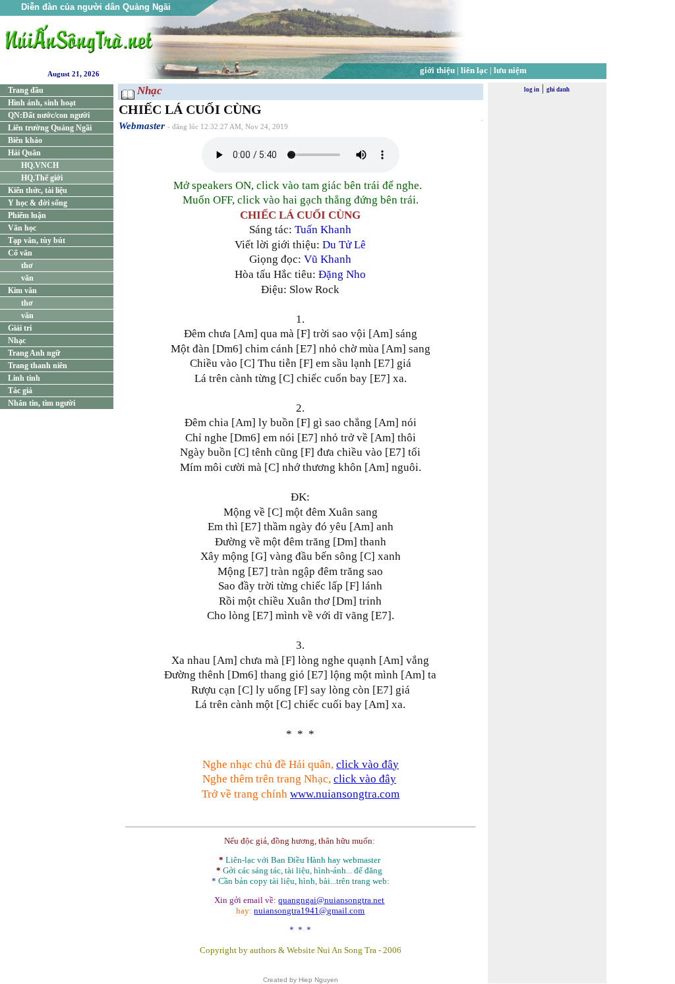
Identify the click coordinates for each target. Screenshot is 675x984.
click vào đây (367, 764)
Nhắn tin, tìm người (41, 403)
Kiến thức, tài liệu (37, 190)
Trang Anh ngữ (34, 353)
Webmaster (142, 126)
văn (27, 278)
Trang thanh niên (37, 365)
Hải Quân (24, 152)
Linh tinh (24, 378)
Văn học (22, 227)
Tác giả (20, 390)
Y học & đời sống (37, 202)
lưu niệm (510, 70)
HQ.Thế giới (42, 177)
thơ (27, 265)
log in (531, 89)
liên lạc (474, 70)
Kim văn (22, 290)
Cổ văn (20, 253)
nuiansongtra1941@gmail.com (309, 911)
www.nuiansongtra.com (344, 794)
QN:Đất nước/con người (49, 115)
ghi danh (558, 89)
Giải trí (20, 328)
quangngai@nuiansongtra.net (331, 900)
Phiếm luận (27, 215)
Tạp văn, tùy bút (36, 240)
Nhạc (17, 340)
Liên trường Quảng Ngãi (50, 127)
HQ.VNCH (40, 165)
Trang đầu (26, 90)
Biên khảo (25, 140)
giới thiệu (437, 70)
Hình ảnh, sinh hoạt (42, 102)
